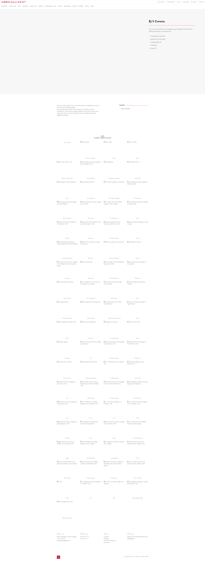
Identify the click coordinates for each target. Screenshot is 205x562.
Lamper (40, 6)
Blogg (179, 2)
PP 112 (90, 418)
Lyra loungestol (91, 178)
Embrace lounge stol (114, 258)
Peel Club (67, 278)
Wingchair (67, 358)
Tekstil (87, 6)
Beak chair (90, 258)
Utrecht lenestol (114, 398)
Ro (90, 358)
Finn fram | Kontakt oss (110, 540)
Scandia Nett (137, 378)
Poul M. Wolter (161, 39)
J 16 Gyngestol (114, 458)
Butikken (193, 2)
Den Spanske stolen (67, 318)
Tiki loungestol (137, 198)
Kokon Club (91, 278)
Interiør (80, 6)
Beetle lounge (90, 318)
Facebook (106, 536)
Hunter (137, 158)
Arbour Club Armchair (67, 178)
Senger (74, 6)
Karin (67, 198)
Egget (67, 458)
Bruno (137, 298)
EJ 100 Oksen (67, 478)
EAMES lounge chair (67, 518)
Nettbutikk (161, 2)
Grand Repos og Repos (90, 378)
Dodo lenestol (137, 398)
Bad (55, 6)
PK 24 (90, 438)
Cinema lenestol (91, 478)
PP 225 (67, 498)
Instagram (106, 538)
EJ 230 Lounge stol (114, 278)
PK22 (114, 498)
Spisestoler (12, 6)
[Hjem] (13, 1)
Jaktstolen (67, 438)
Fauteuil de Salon (114, 238)
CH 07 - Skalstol (138, 478)
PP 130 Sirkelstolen (137, 438)
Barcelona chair (67, 378)
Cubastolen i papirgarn (114, 178)
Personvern (107, 542)
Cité (67, 398)
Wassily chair (137, 358)
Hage (92, 6)
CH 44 (137, 458)
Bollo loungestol (67, 218)
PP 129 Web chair (114, 218)
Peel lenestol (114, 478)
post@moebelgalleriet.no (63, 540)
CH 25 (137, 418)
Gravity (137, 258)
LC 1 (114, 418)
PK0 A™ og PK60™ (90, 158)
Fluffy (114, 158)
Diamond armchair (114, 358)
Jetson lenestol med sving (114, 318)
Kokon (67, 338)
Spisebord (4, 6)
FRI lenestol (91, 218)
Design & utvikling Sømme (142, 556)
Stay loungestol (91, 198)
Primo (137, 218)
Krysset (137, 238)
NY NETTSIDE (67, 142)
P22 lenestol (114, 298)
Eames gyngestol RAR (137, 498)
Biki (67, 418)
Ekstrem (67, 238)
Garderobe (67, 6)
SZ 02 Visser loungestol (114, 198)
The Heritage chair (114, 338)
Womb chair (138, 278)
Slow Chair (91, 238)
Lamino (137, 318)
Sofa (19, 6)
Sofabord (25, 6)
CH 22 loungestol (90, 298)
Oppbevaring (48, 6)
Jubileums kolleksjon (67, 258)
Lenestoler (33, 6)
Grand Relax (138, 178)
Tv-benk (60, 6)
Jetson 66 (90, 338)
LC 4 (91, 498)
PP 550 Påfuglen (91, 458)
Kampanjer (186, 2)
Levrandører (170, 2)
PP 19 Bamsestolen (114, 378)
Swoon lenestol (67, 298)
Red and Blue (91, 398)
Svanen (114, 438)
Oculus (137, 338)
